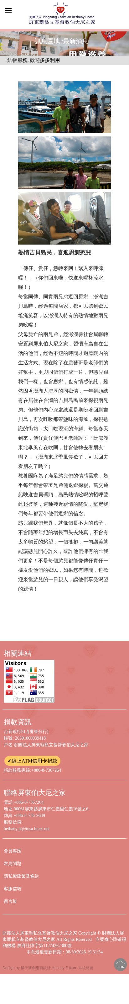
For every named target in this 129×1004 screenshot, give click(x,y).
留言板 (10, 901)
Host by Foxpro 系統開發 (72, 968)
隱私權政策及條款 (21, 876)
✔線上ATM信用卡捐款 (32, 761)
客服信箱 (12, 888)
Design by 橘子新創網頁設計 (27, 968)
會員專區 (12, 851)
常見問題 (12, 863)
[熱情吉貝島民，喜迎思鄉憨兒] (64, 107)
